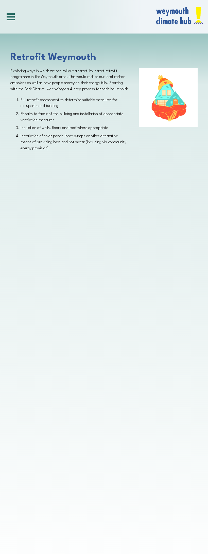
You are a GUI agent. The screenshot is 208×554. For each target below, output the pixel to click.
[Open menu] (10, 17)
